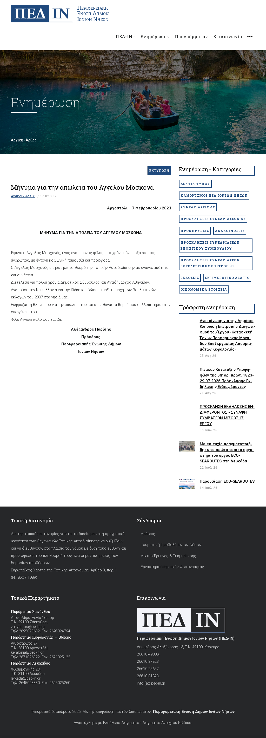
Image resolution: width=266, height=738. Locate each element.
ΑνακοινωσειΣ (230, 231)
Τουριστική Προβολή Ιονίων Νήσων (171, 545)
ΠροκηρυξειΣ (195, 231)
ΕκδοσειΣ (190, 278)
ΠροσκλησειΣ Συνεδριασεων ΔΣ (213, 219)
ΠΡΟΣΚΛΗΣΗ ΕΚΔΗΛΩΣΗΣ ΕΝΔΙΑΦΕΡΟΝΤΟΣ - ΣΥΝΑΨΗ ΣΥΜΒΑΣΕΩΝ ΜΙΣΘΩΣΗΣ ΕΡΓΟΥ (227, 415)
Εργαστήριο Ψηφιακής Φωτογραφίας (172, 567)
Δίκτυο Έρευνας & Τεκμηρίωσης (168, 556)
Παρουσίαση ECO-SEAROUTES (227, 481)
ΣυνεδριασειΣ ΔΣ (198, 207)
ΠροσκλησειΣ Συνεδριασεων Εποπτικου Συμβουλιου (210, 245)
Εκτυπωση (159, 170)
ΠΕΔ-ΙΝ (124, 36)
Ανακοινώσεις (23, 196)
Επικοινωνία (227, 36)
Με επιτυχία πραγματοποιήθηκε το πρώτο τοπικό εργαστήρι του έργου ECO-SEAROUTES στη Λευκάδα (227, 452)
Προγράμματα (190, 36)
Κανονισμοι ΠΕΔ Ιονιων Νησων (214, 195)
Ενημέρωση (154, 36)
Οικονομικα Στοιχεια (204, 289)
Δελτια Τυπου (195, 184)
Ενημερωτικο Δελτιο (227, 278)
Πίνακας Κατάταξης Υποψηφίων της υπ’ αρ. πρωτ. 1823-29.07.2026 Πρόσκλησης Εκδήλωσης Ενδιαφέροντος (227, 378)
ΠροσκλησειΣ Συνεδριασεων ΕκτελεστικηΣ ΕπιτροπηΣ (210, 263)
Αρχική (17, 140)
